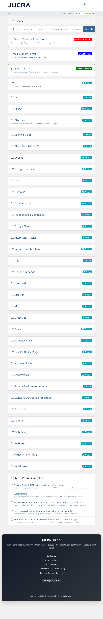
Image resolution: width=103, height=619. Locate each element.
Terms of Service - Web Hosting (51, 568)
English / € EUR (52, 580)
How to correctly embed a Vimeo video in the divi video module (46, 512)
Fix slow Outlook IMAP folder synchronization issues (50, 486)
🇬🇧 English (79, 13)
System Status (48, 495)
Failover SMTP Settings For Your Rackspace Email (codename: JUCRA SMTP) (50, 503)
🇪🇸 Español (90, 13)
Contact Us (51, 556)
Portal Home (13, 13)
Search (89, 29)
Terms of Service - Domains (51, 573)
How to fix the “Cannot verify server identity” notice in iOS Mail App (47, 520)
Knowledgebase (51, 560)
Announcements (51, 564)
